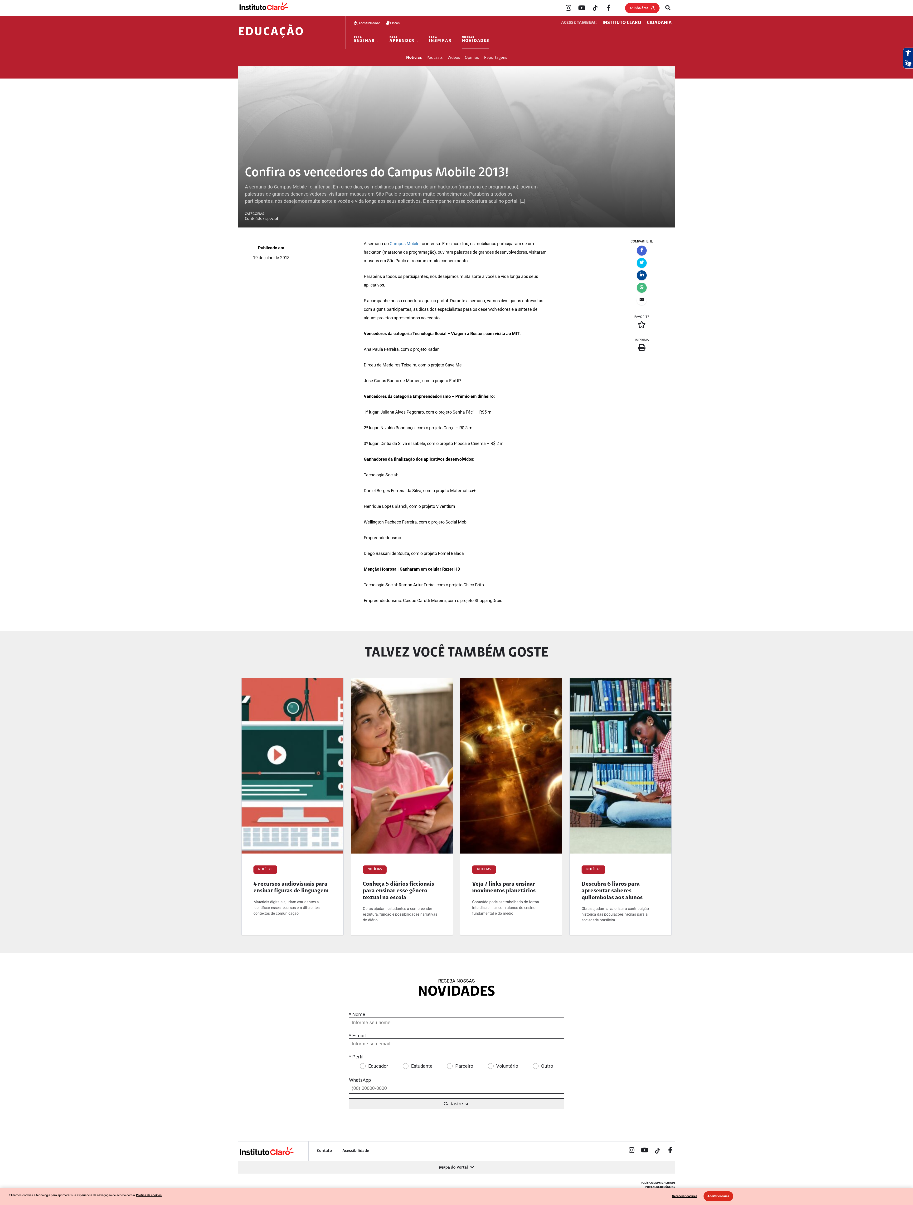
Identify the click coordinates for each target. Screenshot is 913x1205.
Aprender (401, 39)
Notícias (414, 58)
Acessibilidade (369, 23)
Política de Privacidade (658, 1182)
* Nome (357, 1014)
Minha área (639, 8)
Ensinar (364, 39)
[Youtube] (582, 8)
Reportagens (495, 58)
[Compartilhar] (642, 251)
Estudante (421, 1066)
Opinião (472, 58)
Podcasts (435, 58)
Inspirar (440, 39)
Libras (394, 23)
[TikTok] (595, 8)
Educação (271, 32)
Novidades (475, 39)
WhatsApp (360, 1080)
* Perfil (356, 1057)
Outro (547, 1066)
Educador (378, 1066)
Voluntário (507, 1066)
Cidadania (659, 22)
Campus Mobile (404, 243)
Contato (324, 1151)
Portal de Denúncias (660, 1187)
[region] (456, 1196)
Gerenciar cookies (684, 1196)
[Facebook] (608, 8)
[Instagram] (568, 8)
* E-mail (357, 1035)
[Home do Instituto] (263, 8)
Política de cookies (149, 1195)
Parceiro (464, 1066)
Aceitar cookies (718, 1196)
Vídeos (453, 58)
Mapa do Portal (453, 1167)
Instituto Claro (621, 22)
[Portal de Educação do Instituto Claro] (266, 1154)
